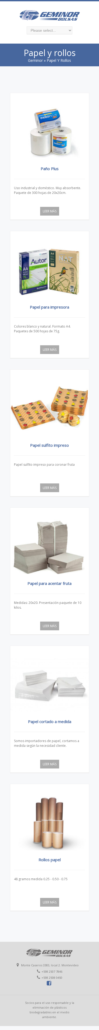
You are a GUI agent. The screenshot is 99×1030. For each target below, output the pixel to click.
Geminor (35, 60)
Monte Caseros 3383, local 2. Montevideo (35, 4)
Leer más (49, 211)
